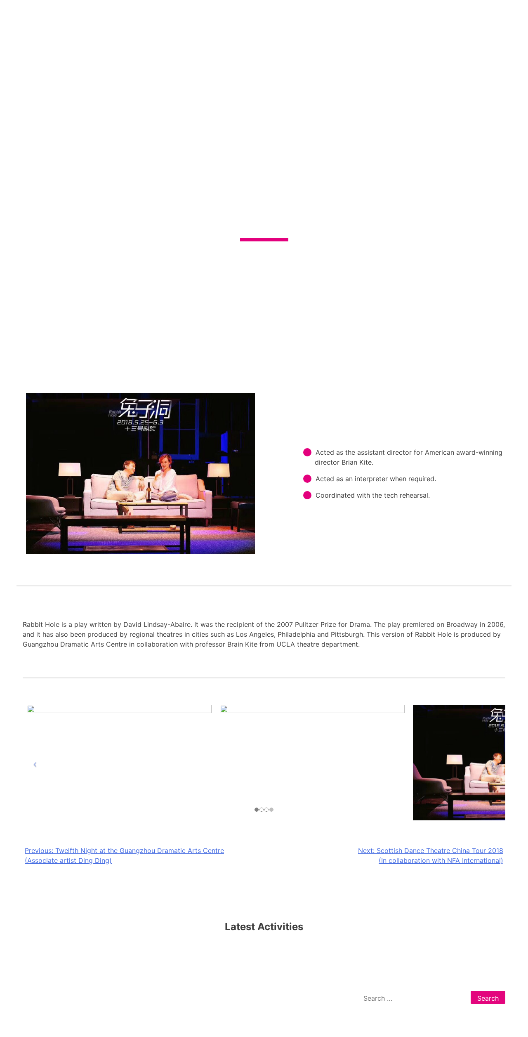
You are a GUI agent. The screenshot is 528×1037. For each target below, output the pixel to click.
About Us (37, 997)
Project (103, 997)
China (174, 997)
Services (72, 997)
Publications (139, 997)
